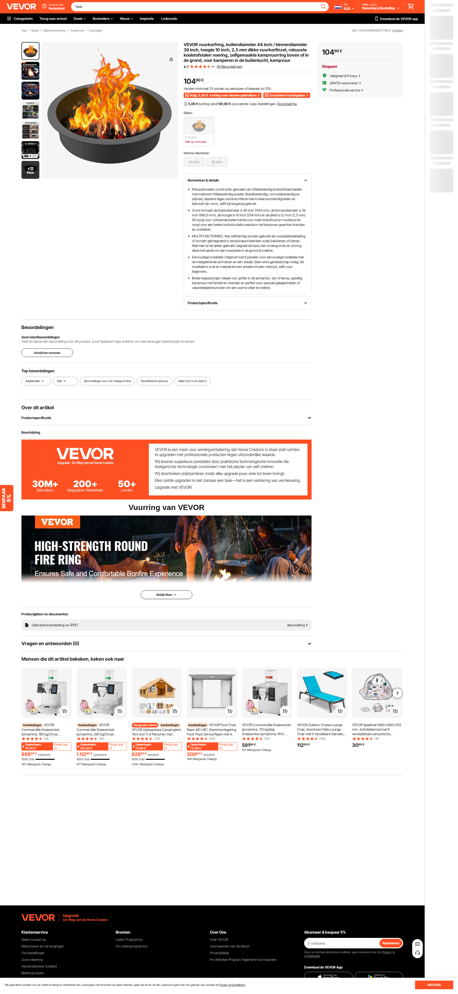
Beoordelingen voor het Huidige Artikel (107, 381)
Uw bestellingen (33, 953)
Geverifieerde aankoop (154, 381)
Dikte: (188, 113)
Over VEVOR (219, 939)
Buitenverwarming (54, 30)
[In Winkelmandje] (64, 711)
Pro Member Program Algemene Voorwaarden (243, 959)
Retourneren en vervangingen (42, 946)
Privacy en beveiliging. (232, 985)
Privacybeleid (219, 953)
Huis (24, 30)
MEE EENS (434, 985)
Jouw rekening (32, 959)
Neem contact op (33, 939)
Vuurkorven (77, 30)
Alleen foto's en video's (192, 381)
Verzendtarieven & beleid (39, 966)
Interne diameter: (197, 153)
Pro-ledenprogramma (131, 946)
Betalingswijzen (32, 973)
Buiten (35, 30)
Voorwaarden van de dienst (229, 946)
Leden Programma (129, 939)
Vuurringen (95, 30)
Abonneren (390, 943)
